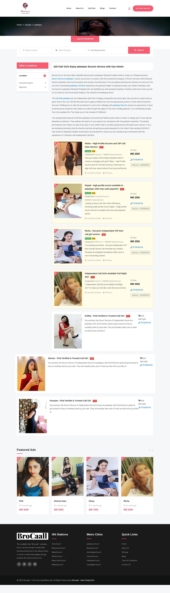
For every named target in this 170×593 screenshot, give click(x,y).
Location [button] (23, 76)
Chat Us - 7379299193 (140, 165)
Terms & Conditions (129, 560)
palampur (38, 25)
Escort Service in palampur (62, 79)
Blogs (102, 8)
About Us (79, 8)
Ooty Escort (56, 544)
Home (68, 8)
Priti (126, 501)
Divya (57, 501)
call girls (28, 25)
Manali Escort (57, 552)
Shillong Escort (57, 565)
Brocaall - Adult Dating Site (83, 580)
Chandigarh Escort (94, 565)
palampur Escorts (120, 105)
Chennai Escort (92, 556)
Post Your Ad (144, 8)
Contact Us (126, 565)
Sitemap (125, 552)
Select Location (31, 50)
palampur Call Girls (77, 86)
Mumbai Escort (92, 548)
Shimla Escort (57, 556)
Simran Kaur (25, 501)
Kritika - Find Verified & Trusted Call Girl (104, 316)
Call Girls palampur (63, 98)
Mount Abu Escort (59, 560)
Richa (91, 501)
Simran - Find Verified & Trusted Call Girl (68, 358)
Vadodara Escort (93, 560)
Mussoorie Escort (58, 548)
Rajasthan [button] (23, 87)
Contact (112, 8)
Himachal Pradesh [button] (26, 83)
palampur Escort (93, 544)
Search (140, 50)
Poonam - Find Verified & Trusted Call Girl (70, 401)
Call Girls (91, 8)
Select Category (65, 50)
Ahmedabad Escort (94, 552)
